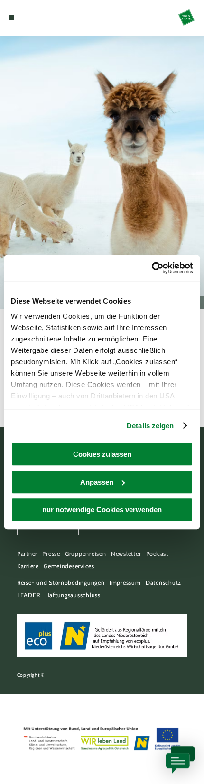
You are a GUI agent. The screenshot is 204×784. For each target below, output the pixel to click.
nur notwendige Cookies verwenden (102, 510)
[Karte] (26, 17)
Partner (27, 553)
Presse (51, 553)
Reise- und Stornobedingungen (61, 582)
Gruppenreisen (85, 553)
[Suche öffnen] (41, 17)
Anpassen (96, 482)
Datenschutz (163, 582)
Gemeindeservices (69, 566)
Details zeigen (150, 426)
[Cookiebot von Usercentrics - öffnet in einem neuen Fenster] (151, 268)
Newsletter (126, 553)
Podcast (157, 553)
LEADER (28, 595)
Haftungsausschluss (73, 595)
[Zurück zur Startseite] (186, 17)
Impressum (125, 582)
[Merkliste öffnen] (34, 17)
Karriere (28, 566)
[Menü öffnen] (11, 17)
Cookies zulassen (102, 454)
